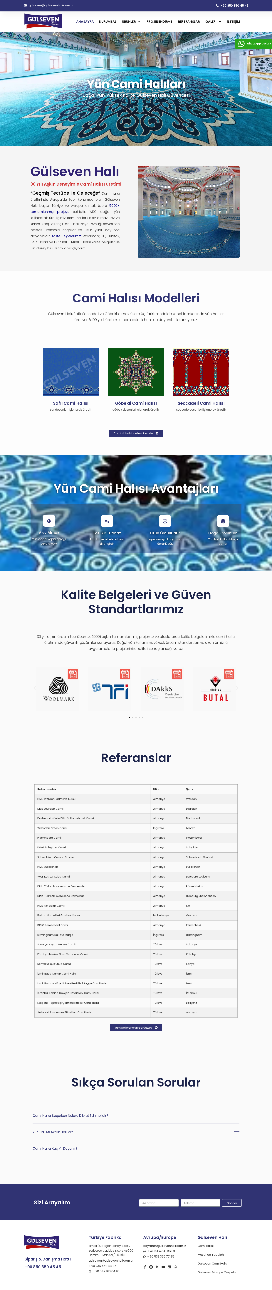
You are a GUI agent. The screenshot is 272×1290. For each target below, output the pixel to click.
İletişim (233, 21)
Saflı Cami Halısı (70, 403)
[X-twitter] (157, 1267)
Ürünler (129, 21)
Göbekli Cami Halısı (136, 403)
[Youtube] (163, 1267)
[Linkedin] (169, 1267)
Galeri (210, 21)
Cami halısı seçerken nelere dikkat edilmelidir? (70, 1115)
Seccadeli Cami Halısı (201, 403)
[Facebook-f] (145, 1267)
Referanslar (189, 21)
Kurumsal (107, 21)
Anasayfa (85, 21)
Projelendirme (159, 21)
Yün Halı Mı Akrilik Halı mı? (53, 1132)
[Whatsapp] (175, 1267)
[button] (4, 89)
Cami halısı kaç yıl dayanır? (55, 1148)
